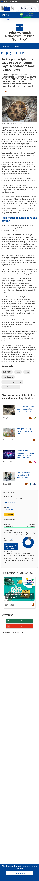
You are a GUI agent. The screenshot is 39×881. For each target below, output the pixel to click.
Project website (10, 502)
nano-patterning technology (12, 382)
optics (27, 372)
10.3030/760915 (9, 509)
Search (31, 8)
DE (3, 53)
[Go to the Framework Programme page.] (19, 27)
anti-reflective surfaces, (11, 387)
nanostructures (8, 377)
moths (18, 372)
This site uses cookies (10, 866)
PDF (21, 626)
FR (15, 53)
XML (21, 621)
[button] (26, 8)
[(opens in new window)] (7, 7)
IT (19, 53)
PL (23, 53)
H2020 (6, 20)
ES (11, 53)
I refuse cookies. (19, 878)
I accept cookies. (19, 873)
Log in (22, 8)
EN (7, 53)
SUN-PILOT (7, 372)
